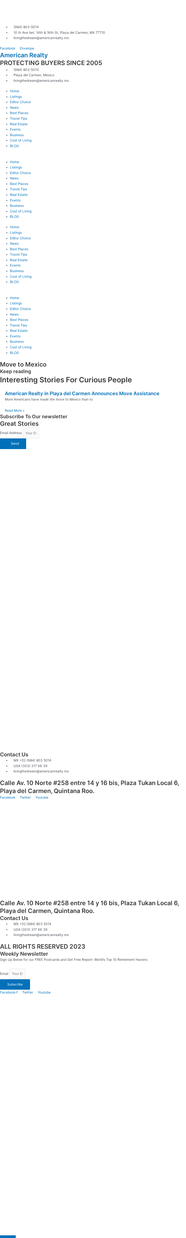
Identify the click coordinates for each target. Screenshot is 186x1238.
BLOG (14, 146)
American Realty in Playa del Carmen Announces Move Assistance (82, 393)
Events (15, 129)
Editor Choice (20, 102)
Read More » (14, 410)
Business (17, 135)
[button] (93, 156)
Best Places (19, 113)
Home (14, 91)
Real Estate (19, 124)
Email (4, 974)
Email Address (11, 433)
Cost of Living (20, 140)
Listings (16, 97)
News (14, 107)
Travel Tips (18, 118)
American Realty (24, 55)
